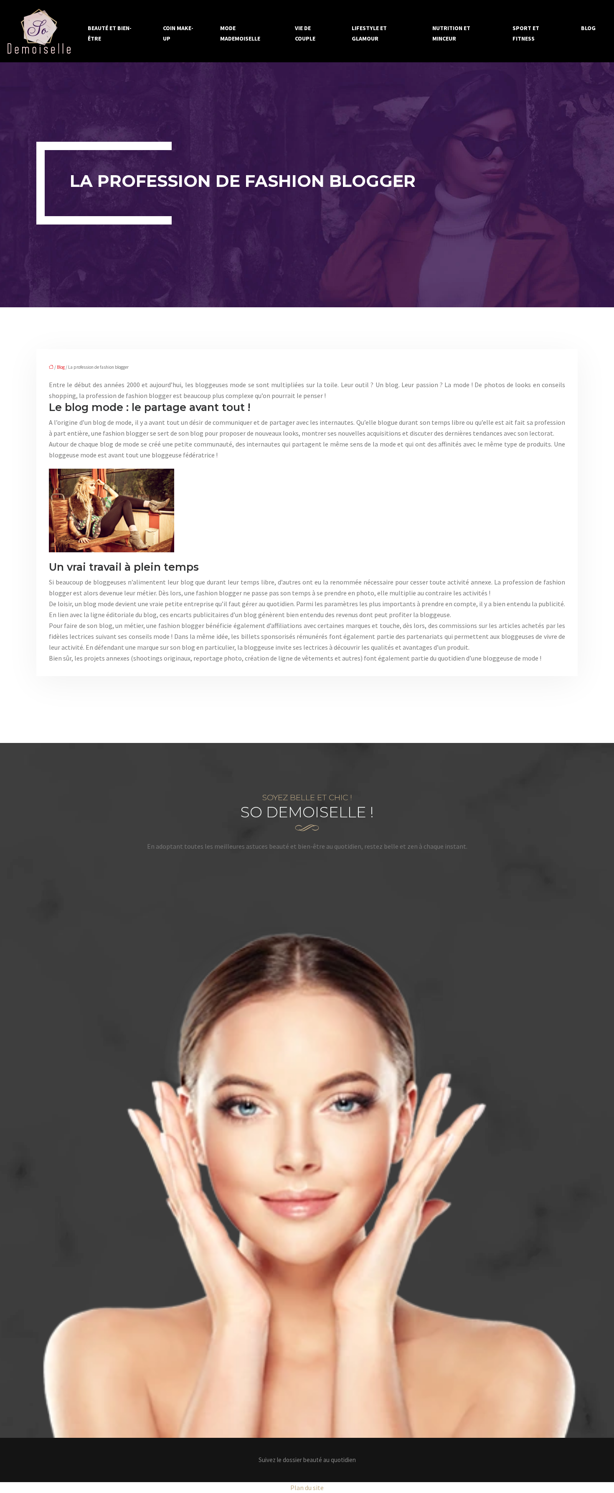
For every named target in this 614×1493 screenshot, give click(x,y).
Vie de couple (305, 33)
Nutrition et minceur (451, 33)
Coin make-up (178, 33)
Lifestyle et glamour (369, 33)
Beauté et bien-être (110, 33)
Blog (588, 28)
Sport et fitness (526, 33)
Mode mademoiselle (240, 33)
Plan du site (307, 1487)
